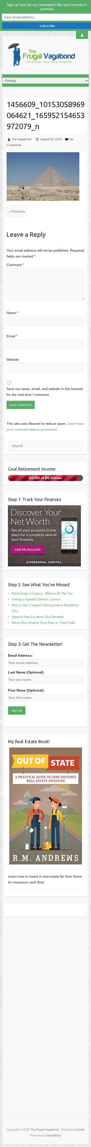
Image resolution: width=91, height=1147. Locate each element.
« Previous (17, 211)
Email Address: (20, 655)
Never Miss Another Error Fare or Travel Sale (43, 623)
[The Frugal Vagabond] (41, 55)
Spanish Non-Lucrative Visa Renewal (38, 617)
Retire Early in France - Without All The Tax (42, 593)
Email (12, 336)
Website (13, 359)
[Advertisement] (45, 969)
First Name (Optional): (26, 690)
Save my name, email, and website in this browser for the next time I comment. (45, 392)
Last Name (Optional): (26, 672)
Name (12, 313)
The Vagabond (21, 139)
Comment (15, 265)
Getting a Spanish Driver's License (36, 599)
